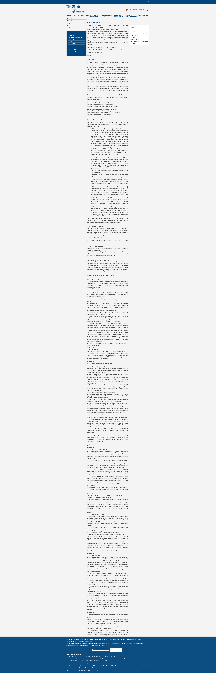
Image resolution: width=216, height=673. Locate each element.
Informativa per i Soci (134, 39)
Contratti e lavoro (83, 15)
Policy (88, 19)
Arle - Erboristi (73, 43)
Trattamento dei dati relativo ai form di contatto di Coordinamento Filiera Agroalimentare (138, 35)
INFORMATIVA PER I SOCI (95, 52)
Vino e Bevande (73, 51)
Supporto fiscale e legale (107, 16)
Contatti (114, 1)
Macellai (71, 39)
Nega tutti (148, 639)
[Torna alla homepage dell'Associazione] (75, 12)
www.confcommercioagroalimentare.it (107, 668)
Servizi (91, 1)
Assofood (71, 35)
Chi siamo (70, 1)
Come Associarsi (81, 1)
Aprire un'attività (71, 15)
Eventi (105, 1)
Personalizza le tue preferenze (100, 650)
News (98, 1)
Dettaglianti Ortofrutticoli (76, 37)
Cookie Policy (133, 43)
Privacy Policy (133, 31)
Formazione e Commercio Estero (118, 16)
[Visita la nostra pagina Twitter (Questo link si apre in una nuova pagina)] (148, 1)
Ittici (70, 53)
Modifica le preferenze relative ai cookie (139, 41)
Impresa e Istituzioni (143, 15)
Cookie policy (88, 641)
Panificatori (72, 41)
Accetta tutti (116, 650)
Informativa (71, 650)
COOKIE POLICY (92, 55)
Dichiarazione (84, 650)
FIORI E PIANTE (72, 49)
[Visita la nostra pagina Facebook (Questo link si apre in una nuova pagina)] (146, 2)
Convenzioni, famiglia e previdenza (131, 16)
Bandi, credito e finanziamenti (94, 16)
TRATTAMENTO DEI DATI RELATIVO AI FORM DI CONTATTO (106, 49)
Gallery (122, 1)
